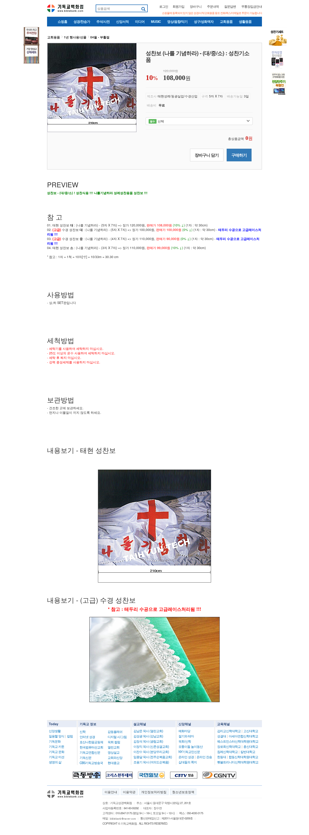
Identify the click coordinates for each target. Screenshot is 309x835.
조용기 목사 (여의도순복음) (151, 762)
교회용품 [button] (53, 37)
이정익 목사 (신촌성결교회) (151, 746)
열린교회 (113, 747)
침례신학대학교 (227, 751)
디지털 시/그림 (117, 736)
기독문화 (55, 741)
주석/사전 (103, 21)
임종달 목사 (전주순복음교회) (152, 757)
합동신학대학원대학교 (243, 757)
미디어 (140, 21)
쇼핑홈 (62, 21)
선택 (157, 121)
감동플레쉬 (115, 731)
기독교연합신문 (90, 752)
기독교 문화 (56, 751)
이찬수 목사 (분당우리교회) (151, 751)
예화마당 (184, 731)
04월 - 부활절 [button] (99, 37)
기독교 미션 (56, 757)
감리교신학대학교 (229, 731)
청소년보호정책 (183, 792)
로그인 (163, 6)
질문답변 (230, 6)
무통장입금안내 (251, 6)
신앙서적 (122, 21)
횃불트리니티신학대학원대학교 (237, 762)
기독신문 (85, 757)
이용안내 (111, 792)
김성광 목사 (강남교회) (148, 736)
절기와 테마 (186, 736)
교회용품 (226, 21)
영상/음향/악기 (177, 21)
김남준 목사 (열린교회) (148, 731)
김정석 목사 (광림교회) (148, 741)
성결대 (221, 736)
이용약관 (129, 792)
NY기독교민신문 (189, 751)
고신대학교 (250, 731)
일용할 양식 (56, 736)
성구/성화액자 (204, 21)
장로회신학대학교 (229, 746)
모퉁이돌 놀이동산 (190, 746)
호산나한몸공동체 (91, 742)
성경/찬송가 (82, 21)
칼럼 (70, 736)
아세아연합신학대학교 (243, 736)
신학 (83, 731)
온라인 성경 (186, 757)
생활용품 (245, 21)
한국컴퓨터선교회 (91, 747)
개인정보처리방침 (153, 792)
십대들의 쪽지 (187, 762)
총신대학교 (250, 746)
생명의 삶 (55, 762)
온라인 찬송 (204, 757)
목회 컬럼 (114, 742)
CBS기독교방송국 (91, 762)
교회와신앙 (115, 757)
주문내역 (213, 6)
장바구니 (196, 6)
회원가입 (178, 6)
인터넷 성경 (87, 736)
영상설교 (113, 752)
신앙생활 (55, 731)
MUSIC (156, 21)
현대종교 (113, 762)
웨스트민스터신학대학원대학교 (237, 741)
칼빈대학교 (247, 751)
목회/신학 (184, 741)
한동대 (221, 757)
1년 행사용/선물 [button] (75, 37)
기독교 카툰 (56, 746)
